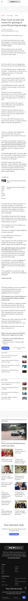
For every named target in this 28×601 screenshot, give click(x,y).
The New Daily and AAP (6, 29)
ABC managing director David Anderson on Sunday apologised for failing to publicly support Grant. (13, 298)
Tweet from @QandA (6, 278)
